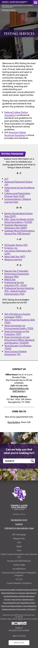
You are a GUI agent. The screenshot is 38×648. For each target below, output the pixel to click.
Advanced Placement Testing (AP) (18, 183)
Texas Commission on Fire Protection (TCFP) (16, 333)
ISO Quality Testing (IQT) (16, 244)
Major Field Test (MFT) (14, 256)
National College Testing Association (16, 113)
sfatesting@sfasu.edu (19, 388)
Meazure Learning (13, 259)
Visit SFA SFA (19, 617)
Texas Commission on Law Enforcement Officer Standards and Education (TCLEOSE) (19, 339)
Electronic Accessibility (8, 590)
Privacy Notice (21, 609)
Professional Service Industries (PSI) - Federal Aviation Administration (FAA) (19, 290)
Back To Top (19, 642)
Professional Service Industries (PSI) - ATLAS (15, 284)
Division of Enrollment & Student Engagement (17, 6)
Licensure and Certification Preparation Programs (19, 574)
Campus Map (19, 564)
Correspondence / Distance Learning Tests (17, 200)
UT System (7, 599)
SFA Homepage (19, 534)
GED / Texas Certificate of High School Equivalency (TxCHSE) (19, 220)
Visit (19, 542)
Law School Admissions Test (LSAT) (17, 252)
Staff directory (19, 391)
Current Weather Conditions (19, 583)
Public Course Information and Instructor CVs (19, 555)
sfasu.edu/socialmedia (19, 630)
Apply (19, 546)
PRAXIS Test (10, 279)
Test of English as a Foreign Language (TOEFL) (17, 315)
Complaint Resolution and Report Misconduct (18, 596)
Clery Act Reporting (29, 606)
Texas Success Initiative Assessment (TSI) (15, 353)
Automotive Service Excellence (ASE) (19, 189)
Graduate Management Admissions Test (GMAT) (15, 226)
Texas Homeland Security (11, 603)
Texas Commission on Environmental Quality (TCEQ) (18, 327)
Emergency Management (27, 593)
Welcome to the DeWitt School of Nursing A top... (19, 615)
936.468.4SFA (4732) (19, 520)
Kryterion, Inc (11, 247)
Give (19, 550)
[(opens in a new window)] (13, 623)
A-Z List (19, 579)
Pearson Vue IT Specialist (16, 270)
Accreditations (19, 568)
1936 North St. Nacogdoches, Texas (19, 528)
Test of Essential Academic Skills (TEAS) (19, 321)
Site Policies (31, 609)
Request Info (19, 538)
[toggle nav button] (35, 2)
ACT (6, 178)
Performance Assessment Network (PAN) (16, 275)
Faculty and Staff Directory (19, 560)
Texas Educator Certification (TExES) (18, 347)
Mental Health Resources (9, 593)
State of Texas (16, 599)
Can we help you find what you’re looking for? (19, 451)
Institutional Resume (9, 609)
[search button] (32, 461)
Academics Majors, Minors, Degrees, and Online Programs (19, 619)
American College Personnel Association (15, 134)
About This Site (19, 636)
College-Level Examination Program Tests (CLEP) (17, 195)
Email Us (19, 524)
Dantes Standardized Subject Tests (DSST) (18, 215)
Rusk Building (14, 422)
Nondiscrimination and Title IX (27, 590)
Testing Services (9, 10)
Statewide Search (28, 599)
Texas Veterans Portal (28, 603)
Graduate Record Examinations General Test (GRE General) (19, 232)
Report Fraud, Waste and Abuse (11, 606)
